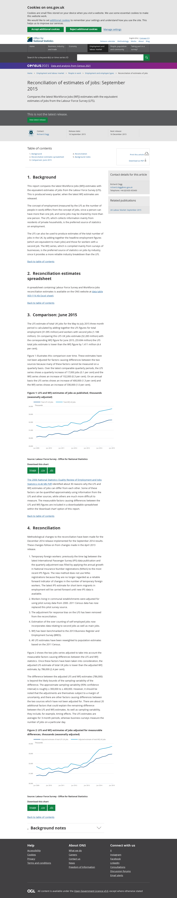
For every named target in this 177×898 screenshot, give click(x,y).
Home (32, 46)
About (141, 41)
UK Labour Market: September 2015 (125, 210)
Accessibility (34, 850)
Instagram (115, 854)
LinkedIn (114, 862)
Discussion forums (120, 871)
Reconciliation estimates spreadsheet (47, 157)
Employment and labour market (50, 73)
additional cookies (60, 20)
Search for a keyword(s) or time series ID (47, 57)
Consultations (117, 867)
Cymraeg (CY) (145, 38)
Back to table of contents (40, 261)
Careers (73, 854)
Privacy (31, 858)
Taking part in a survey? (138, 48)
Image (32, 470)
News (72, 862)
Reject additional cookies (83, 29)
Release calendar (107, 41)
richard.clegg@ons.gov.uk (121, 187)
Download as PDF (136, 161)
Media (133, 41)
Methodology (123, 41)
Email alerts (116, 875)
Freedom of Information (82, 867)
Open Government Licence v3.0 (91, 891)
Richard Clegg (43, 134)
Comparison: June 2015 (41, 160)
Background (36, 154)
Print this (137, 154)
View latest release (37, 120)
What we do (75, 850)
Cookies (31, 854)
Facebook (115, 858)
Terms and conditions (39, 862)
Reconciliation (81, 154)
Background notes (83, 157)
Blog (148, 41)
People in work (74, 73)
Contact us (74, 858)
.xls (51, 470)
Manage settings (112, 29)
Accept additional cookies (45, 29)
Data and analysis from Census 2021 (71, 65)
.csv (43, 470)
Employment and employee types (99, 73)
